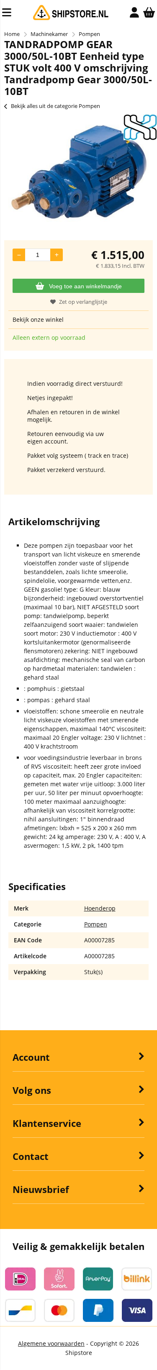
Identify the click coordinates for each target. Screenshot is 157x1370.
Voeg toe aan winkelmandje (85, 286)
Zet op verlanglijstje (83, 301)
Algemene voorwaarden (51, 1343)
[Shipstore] (70, 18)
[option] (78, 173)
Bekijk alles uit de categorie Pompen (55, 106)
